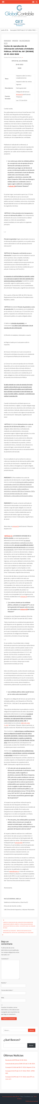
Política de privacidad (32, 1101)
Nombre (4, 983)
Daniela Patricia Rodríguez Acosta (13, 57)
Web (2, 997)
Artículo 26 (19, 94)
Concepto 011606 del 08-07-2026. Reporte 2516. (20, 1067)
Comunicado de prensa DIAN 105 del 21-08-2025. (20, 1063)
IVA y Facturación (24, 40)
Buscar (31, 1045)
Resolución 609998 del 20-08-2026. (16, 1060)
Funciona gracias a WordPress (10, 1096)
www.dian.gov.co (14, 871)
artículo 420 (18, 842)
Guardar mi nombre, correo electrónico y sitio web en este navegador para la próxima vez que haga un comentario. (10, 1011)
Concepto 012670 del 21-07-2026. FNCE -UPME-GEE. (20, 30)
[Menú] (3, 2)
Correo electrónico (7, 990)
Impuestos (15, 40)
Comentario (5, 958)
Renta (5, 43)
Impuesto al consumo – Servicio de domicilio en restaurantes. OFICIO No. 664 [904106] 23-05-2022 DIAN (18, 931)
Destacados (7, 40)
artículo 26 (15, 526)
